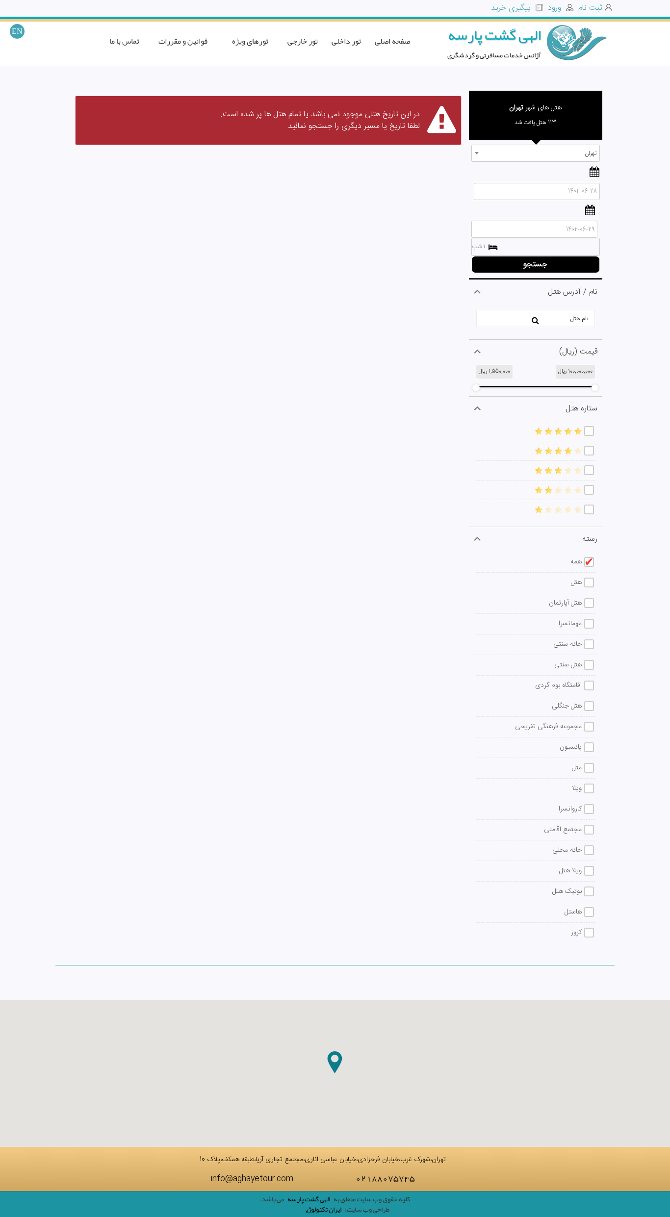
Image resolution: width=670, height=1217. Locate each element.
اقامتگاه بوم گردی (558, 685)
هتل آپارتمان (565, 603)
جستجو (535, 264)
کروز (576, 932)
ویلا (577, 788)
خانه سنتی (567, 644)
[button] (335, 1062)
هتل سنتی (568, 664)
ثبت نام (590, 8)
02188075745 (385, 1178)
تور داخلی (346, 41)
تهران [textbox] (590, 153)
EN (17, 31)
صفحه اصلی (392, 41)
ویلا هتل (570, 870)
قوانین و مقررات (182, 41)
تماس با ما (124, 41)
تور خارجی (302, 41)
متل (577, 767)
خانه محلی (567, 850)
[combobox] (535, 153)
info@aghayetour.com (253, 1179)
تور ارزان (284, 1211)
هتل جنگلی (567, 706)
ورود (556, 8)
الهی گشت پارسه (494, 35)
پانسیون (571, 747)
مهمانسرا (570, 623)
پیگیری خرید (512, 8)
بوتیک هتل (567, 891)
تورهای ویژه (250, 41)
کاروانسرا (570, 809)
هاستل (573, 912)
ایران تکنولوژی (323, 1209)
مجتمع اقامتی (563, 829)
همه (576, 562)
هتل (576, 582)
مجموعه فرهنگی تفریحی (548, 726)
